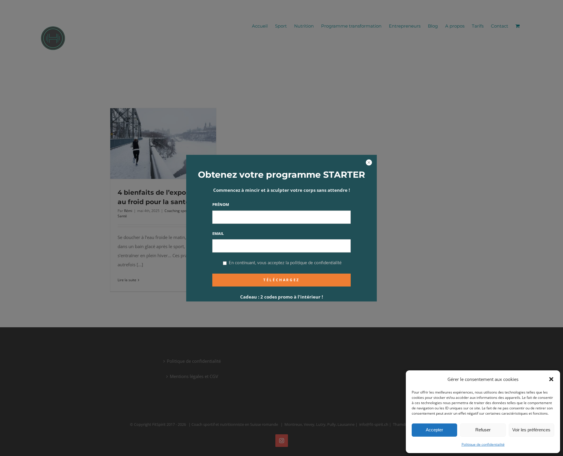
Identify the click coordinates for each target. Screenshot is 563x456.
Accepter (434, 429)
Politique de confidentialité (483, 444)
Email (218, 233)
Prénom (220, 204)
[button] (551, 379)
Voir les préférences (531, 429)
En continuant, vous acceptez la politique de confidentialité (285, 263)
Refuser (483, 429)
